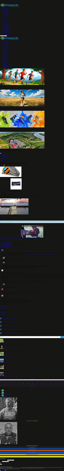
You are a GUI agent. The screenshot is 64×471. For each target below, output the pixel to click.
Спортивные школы (5, 62)
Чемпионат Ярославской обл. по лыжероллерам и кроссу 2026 (12, 321)
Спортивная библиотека (7, 396)
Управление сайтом (2, 465)
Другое (2, 158)
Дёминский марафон (6, 391)
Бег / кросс (4, 53)
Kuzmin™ (21, 239)
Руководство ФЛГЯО (7, 46)
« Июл (32, 386)
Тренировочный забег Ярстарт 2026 (4, 362)
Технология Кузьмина (4, 239)
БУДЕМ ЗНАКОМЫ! (2, 152)
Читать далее (28, 344)
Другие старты (3, 308)
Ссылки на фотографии (6, 57)
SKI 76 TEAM (3, 40)
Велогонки (4, 54)
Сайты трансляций (5, 61)
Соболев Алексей (9, 165)
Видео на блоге (5, 59)
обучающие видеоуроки (15, 239)
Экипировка (4, 42)
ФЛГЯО (4, 44)
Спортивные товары (5, 60)
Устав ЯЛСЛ (6, 49)
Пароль (1, 461)
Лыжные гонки (5, 52)
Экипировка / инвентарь (4, 156)
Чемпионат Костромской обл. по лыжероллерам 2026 (6, 369)
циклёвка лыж (9, 239)
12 (23, 382)
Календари (2, 51)
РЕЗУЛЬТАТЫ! (2, 89)
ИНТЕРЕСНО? (2, 131)
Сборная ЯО (6, 45)
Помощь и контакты (4, 65)
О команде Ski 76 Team (6, 41)
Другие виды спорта (5, 55)
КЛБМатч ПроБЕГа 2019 (6, 43)
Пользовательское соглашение (7, 67)
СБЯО (4, 50)
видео (18, 239)
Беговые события (3, 312)
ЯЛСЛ (4, 48)
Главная (2, 154)
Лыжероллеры (3, 314)
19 (23, 383)
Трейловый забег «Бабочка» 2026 (4, 349)
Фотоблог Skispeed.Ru (6, 56)
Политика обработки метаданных (7, 66)
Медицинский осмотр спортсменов (7, 63)
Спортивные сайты (5, 64)
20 (32, 383)
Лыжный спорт (3, 311)
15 (50, 382)
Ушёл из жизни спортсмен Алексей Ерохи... (7, 243)
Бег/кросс (2, 306)
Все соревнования (3, 305)
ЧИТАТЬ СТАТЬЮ (2, 110)
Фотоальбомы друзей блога (6, 58)
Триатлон (2, 307)
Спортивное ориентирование (34, 238)
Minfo (4, 250)
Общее (2, 160)
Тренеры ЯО (6, 47)
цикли (1, 239)
